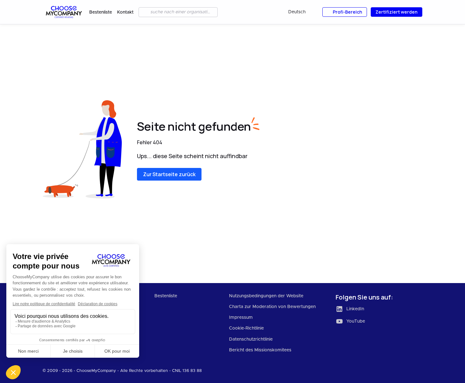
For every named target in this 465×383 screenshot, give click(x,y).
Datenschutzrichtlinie (251, 339)
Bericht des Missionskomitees (260, 350)
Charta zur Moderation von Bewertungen (272, 307)
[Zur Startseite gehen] (63, 12)
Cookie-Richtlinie (246, 328)
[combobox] (301, 12)
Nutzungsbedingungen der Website (266, 296)
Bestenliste (100, 12)
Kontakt (125, 12)
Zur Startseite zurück (169, 174)
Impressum (241, 317)
